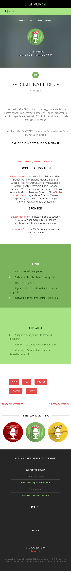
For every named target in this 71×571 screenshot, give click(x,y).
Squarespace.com (20, 216)
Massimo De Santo (44, 161)
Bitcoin (36, 495)
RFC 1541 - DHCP (24, 282)
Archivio (48, 20)
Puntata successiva (59, 404)
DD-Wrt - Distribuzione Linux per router (36, 344)
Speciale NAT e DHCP (35, 84)
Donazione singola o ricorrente (35, 482)
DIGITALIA (35, 3)
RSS (44, 458)
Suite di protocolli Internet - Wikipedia (35, 277)
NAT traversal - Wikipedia (28, 271)
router (41, 382)
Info (20, 20)
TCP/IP (31, 390)
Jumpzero (35, 551)
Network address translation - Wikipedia (36, 297)
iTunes (39, 20)
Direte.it (16, 229)
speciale (15, 390)
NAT (27, 382)
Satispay (26, 495)
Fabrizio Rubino (18, 176)
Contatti (29, 20)
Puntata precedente (12, 404)
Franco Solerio (24, 161)
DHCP (14, 382)
